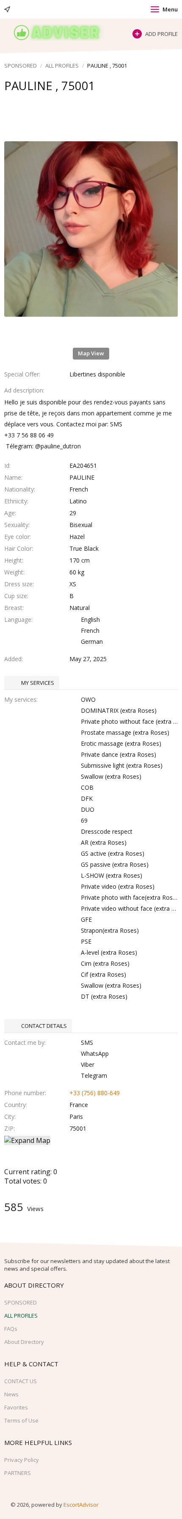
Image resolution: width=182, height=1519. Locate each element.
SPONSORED (20, 65)
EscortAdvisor (81, 1504)
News (11, 1394)
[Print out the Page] (83, 102)
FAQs (10, 1328)
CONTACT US (20, 1381)
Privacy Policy (21, 1460)
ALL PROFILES (62, 65)
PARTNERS (17, 1473)
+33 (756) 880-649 (94, 1093)
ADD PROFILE (161, 34)
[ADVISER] (64, 33)
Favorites (16, 1407)
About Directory (24, 1342)
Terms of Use (21, 1420)
